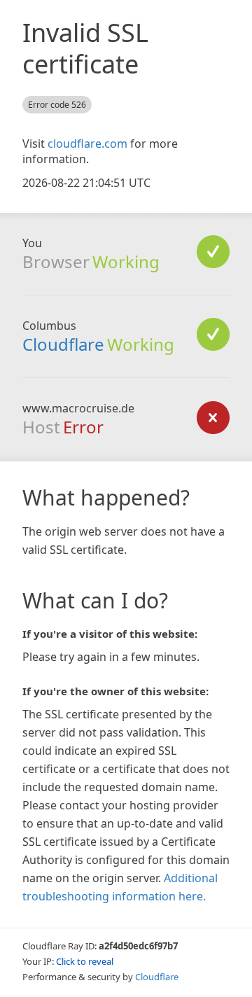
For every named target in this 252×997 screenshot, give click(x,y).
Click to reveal (84, 961)
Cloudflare (63, 344)
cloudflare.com (87, 143)
